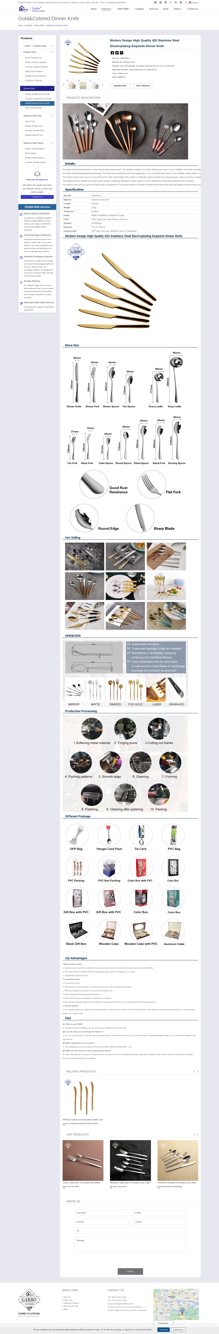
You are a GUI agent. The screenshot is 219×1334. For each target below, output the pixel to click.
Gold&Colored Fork (33, 135)
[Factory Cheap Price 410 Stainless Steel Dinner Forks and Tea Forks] (83, 1160)
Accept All (163, 1330)
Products (106, 9)
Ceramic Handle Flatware (36, 67)
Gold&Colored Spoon (34, 158)
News (166, 9)
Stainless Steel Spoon (33, 143)
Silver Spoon (31, 153)
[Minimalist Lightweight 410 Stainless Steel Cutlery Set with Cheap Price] (130, 1160)
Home (93, 9)
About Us (153, 9)
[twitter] (117, 52)
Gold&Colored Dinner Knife (57, 25)
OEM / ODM (123, 9)
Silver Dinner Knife (33, 108)
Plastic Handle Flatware (36, 62)
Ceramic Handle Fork (34, 130)
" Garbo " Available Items (35, 45)
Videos (177, 9)
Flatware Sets (29, 52)
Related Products (81, 1071)
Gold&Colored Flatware (35, 76)
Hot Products (78, 1134)
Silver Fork (30, 121)
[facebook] (112, 53)
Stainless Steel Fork (32, 116)
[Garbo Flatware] (29, 1317)
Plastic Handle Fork (34, 126)
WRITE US (73, 1201)
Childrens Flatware (33, 80)
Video (65, 1309)
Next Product (143, 86)
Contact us (163, 1323)
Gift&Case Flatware (34, 71)
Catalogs (139, 9)
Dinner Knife (39, 25)
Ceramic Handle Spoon (35, 162)
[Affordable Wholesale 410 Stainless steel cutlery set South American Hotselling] (178, 1160)
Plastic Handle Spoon (35, 149)
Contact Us (192, 9)
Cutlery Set (67, 1300)
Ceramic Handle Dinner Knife (38, 99)
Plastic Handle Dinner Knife (37, 94)
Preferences (178, 1330)
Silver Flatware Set (33, 58)
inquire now (120, 86)
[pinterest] (121, 52)
